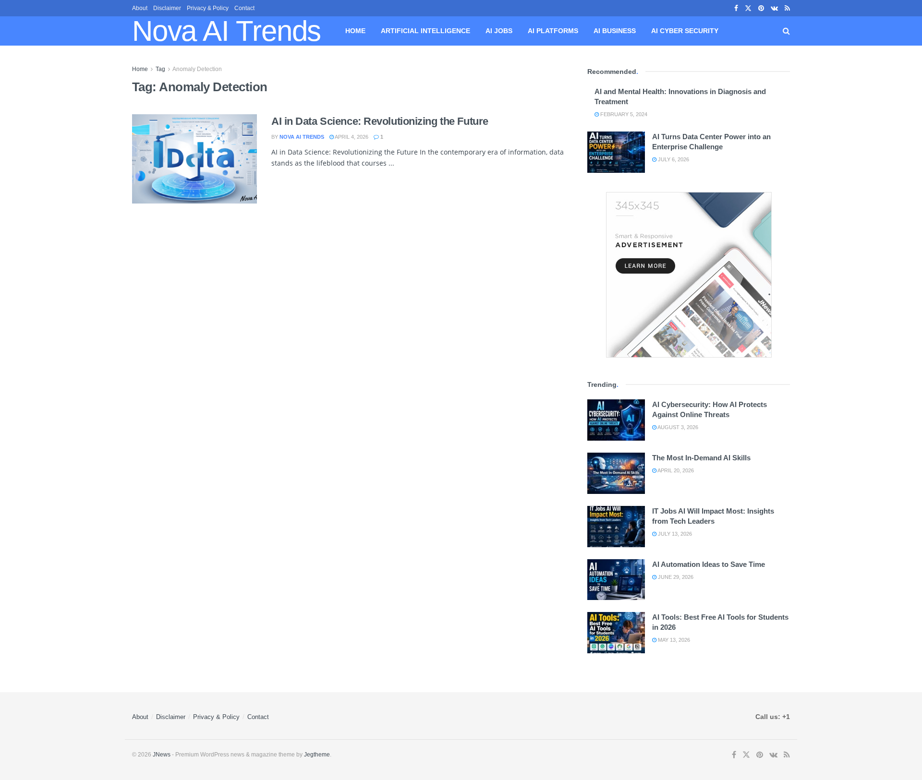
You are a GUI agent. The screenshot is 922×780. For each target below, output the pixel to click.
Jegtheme (317, 754)
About (139, 8)
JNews (161, 754)
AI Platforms (553, 31)
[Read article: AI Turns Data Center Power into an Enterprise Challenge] (616, 152)
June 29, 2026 (674, 577)
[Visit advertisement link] (688, 275)
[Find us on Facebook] (736, 8)
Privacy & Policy (208, 8)
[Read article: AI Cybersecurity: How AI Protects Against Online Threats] (616, 420)
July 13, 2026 (674, 534)
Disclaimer (167, 8)
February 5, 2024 (623, 114)
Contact (244, 8)
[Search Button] (786, 31)
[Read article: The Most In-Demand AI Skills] (616, 473)
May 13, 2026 (673, 640)
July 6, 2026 (672, 159)
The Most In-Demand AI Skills (701, 458)
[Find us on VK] (774, 8)
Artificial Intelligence (425, 31)
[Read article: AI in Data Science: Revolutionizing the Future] (194, 159)
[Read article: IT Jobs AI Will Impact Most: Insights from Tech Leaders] (616, 526)
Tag (160, 69)
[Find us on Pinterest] (761, 8)
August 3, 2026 (677, 427)
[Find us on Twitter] (748, 8)
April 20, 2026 (675, 470)
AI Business (615, 31)
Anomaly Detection (197, 69)
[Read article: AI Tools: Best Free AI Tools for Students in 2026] (616, 632)
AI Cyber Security (684, 31)
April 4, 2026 (351, 137)
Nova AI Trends (226, 31)
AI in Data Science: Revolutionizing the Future (379, 121)
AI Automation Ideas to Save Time (708, 564)
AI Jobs (498, 31)
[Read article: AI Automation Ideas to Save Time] (616, 579)
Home (355, 31)
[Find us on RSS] (787, 8)
